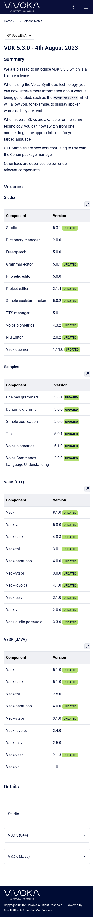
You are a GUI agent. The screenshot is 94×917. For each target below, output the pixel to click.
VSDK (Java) (19, 863)
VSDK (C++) (18, 842)
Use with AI (19, 35)
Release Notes (32, 21)
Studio (13, 820)
